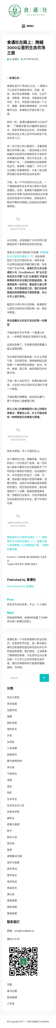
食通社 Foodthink (40, 1021)
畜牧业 (10, 818)
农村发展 (12, 703)
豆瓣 (9, 984)
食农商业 (12, 875)
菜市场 (10, 843)
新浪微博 (12, 997)
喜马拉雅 (12, 991)
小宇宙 (10, 1003)
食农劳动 (12, 868)
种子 (9, 830)
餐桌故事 (12, 913)
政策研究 (12, 754)
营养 (9, 849)
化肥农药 (12, 710)
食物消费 (12, 907)
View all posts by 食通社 (20, 586)
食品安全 (12, 887)
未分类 (10, 767)
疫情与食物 (13, 824)
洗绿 (9, 780)
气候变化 (12, 773)
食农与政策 (13, 862)
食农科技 (12, 881)
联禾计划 (12, 837)
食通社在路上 (31, 564)
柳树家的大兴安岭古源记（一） (24, 537)
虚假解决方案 (14, 856)
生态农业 (12, 799)
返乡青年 (19, 564)
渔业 (9, 786)
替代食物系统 (32, 557)
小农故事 (21, 557)
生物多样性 (13, 811)
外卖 (9, 735)
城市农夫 (12, 729)
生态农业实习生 (15, 805)
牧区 (9, 792)
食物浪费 (12, 900)
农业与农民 (13, 697)
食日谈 (10, 894)
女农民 (10, 741)
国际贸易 (12, 722)
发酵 (9, 716)
